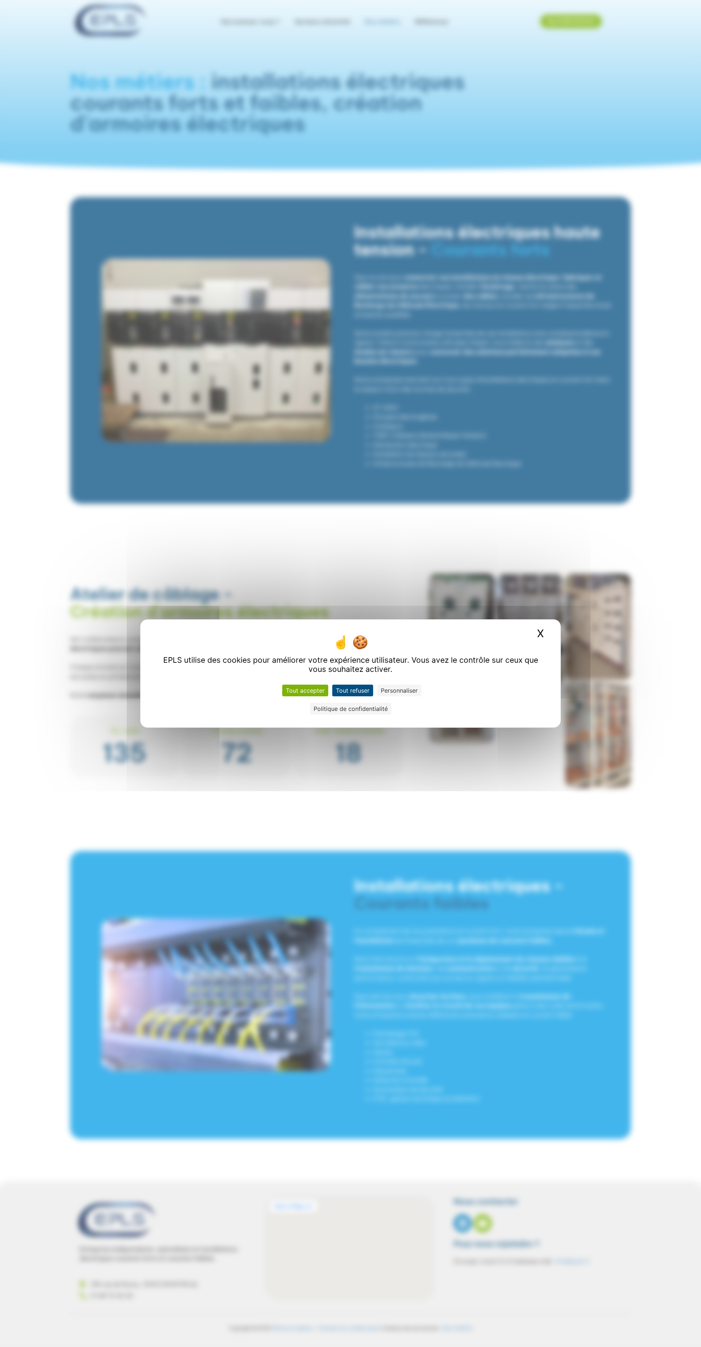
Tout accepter (305, 690)
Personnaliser (399, 690)
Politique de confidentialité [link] (351, 708)
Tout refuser (352, 690)
